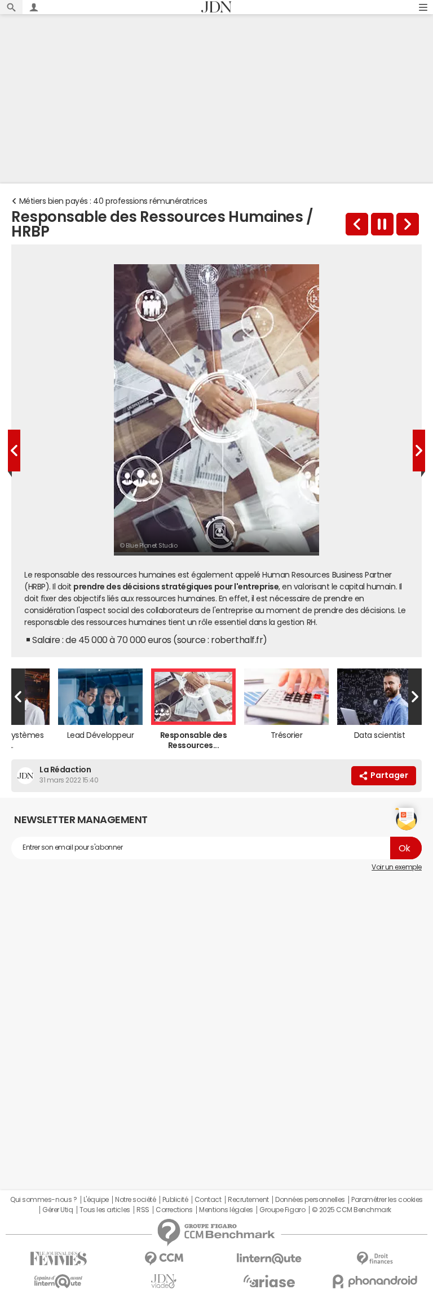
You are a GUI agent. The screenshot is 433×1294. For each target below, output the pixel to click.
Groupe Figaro (282, 1209)
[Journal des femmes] (58, 1259)
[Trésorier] (407, 224)
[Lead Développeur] (357, 224)
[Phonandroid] (374, 1281)
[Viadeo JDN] (163, 1281)
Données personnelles (309, 1199)
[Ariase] (269, 1281)
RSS (142, 1209)
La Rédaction (65, 769)
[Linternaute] (269, 1258)
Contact (208, 1199)
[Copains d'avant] (58, 1281)
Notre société (135, 1199)
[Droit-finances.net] (374, 1259)
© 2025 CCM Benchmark (351, 1209)
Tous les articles (104, 1209)
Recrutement (248, 1199)
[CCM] (163, 1259)
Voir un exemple (397, 867)
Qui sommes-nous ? (43, 1199)
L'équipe (96, 1199)
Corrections (174, 1209)
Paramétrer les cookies (386, 1199)
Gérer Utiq (57, 1209)
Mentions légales (226, 1209)
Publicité (175, 1199)
